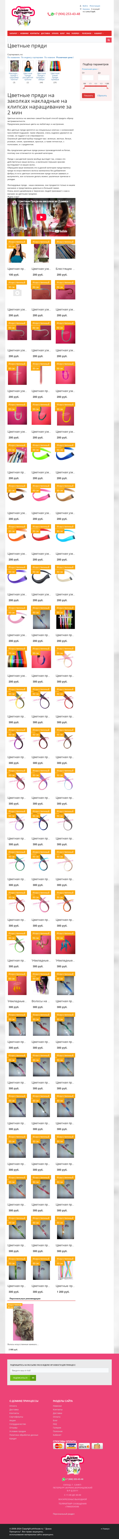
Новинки (57, 1405)
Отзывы (13, 1427)
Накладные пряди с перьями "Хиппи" (14, 76)
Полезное (58, 1431)
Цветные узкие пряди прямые (55, 76)
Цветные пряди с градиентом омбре (41, 76)
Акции (12, 1420)
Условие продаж (17, 1431)
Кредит (13, 1438)
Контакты (14, 1413)
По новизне (49, 57)
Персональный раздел (63, 1513)
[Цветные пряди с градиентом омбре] (41, 66)
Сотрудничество (17, 1424)
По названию (13, 57)
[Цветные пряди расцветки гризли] (28, 66)
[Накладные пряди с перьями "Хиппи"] (14, 66)
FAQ (55, 1424)
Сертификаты (16, 1416)
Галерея (57, 1427)
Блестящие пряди (68, 268)
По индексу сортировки (32, 57)
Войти (85, 6)
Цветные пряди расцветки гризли (28, 76)
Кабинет (57, 1435)
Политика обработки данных (23, 1435)
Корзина (86, 9)
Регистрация (95, 6)
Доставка (14, 1409)
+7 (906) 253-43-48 (74, 1479)
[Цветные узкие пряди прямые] (55, 66)
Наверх (106, 1528)
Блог (55, 1420)
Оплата (13, 1405)
